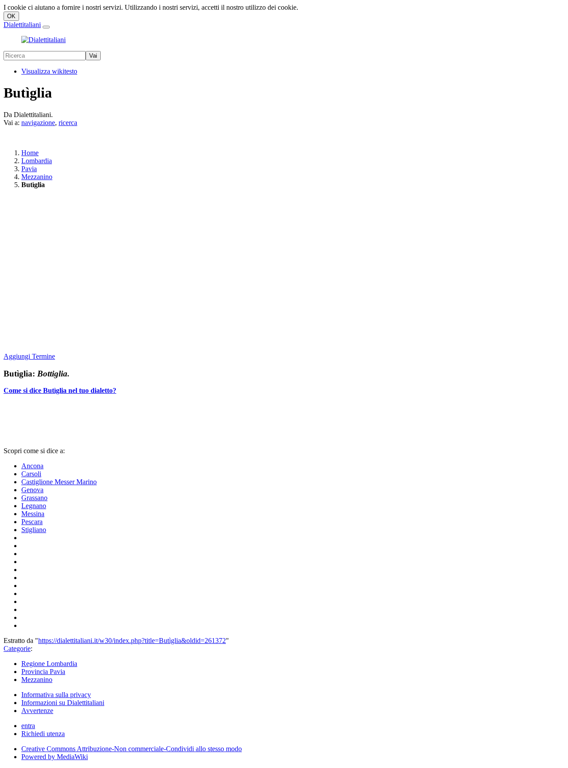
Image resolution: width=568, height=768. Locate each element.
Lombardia (36, 161)
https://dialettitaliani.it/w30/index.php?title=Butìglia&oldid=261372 (132, 640)
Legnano (33, 505)
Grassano (34, 498)
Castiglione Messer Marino (59, 482)
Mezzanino (36, 176)
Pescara (32, 521)
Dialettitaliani (22, 24)
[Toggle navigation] (46, 27)
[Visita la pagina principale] (43, 39)
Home (30, 153)
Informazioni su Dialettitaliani (62, 702)
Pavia (29, 168)
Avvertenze (37, 710)
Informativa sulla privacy (56, 694)
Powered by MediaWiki (54, 756)
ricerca (68, 122)
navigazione (38, 122)
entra (28, 725)
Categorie (17, 648)
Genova (32, 490)
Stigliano (33, 529)
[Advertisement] (270, 271)
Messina (32, 513)
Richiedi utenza (43, 733)
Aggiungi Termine (29, 356)
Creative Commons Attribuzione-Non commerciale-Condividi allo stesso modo (131, 748)
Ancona (32, 466)
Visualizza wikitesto (49, 71)
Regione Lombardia (49, 663)
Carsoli (31, 474)
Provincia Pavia (43, 671)
